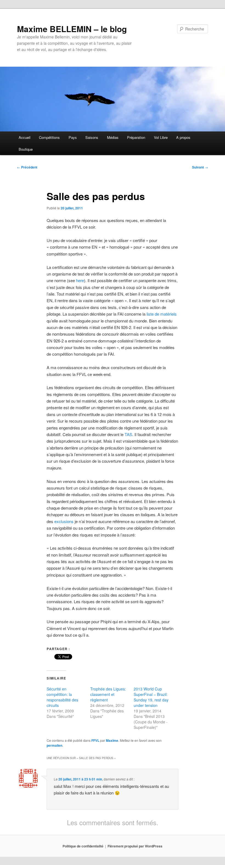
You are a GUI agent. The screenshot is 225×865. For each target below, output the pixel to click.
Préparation (136, 137)
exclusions (64, 521)
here (80, 280)
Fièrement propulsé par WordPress (135, 846)
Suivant (200, 167)
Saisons (91, 137)
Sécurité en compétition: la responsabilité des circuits (62, 697)
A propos (183, 137)
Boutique (26, 149)
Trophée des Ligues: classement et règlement (108, 694)
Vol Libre (161, 137)
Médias (113, 137)
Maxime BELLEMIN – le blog (72, 29)
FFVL (95, 740)
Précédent (27, 167)
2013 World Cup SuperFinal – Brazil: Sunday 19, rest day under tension (151, 697)
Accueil (24, 137)
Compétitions (49, 137)
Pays (73, 137)
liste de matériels (162, 314)
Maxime (112, 740)
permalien (54, 745)
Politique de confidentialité (83, 846)
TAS (128, 434)
